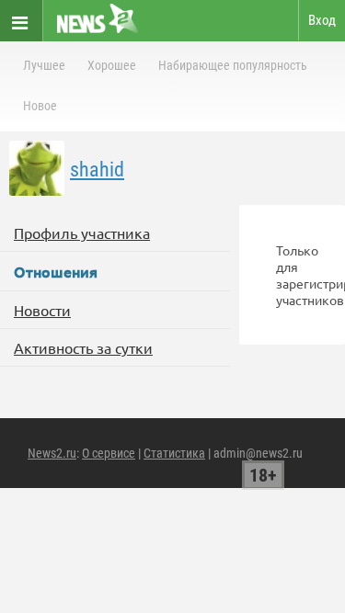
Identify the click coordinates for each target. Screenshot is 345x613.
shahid (97, 169)
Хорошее (111, 65)
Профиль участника (82, 232)
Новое (40, 105)
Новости (42, 310)
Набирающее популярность (232, 65)
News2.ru (52, 453)
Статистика (174, 453)
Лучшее (44, 65)
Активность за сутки (83, 347)
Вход (322, 20)
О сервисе (108, 453)
